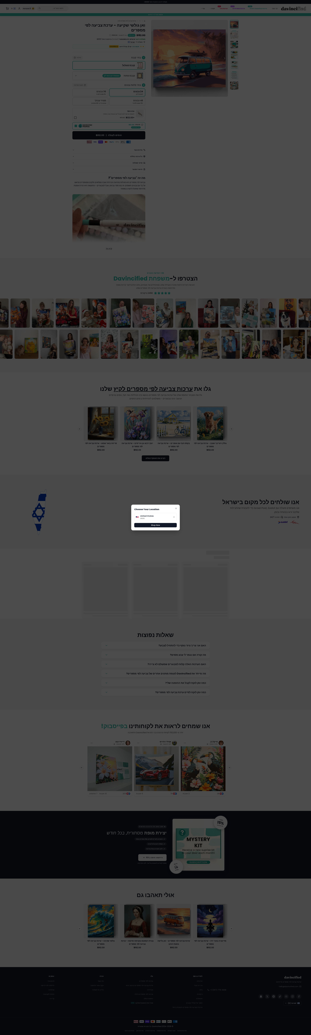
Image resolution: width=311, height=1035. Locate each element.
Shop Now (155, 525)
